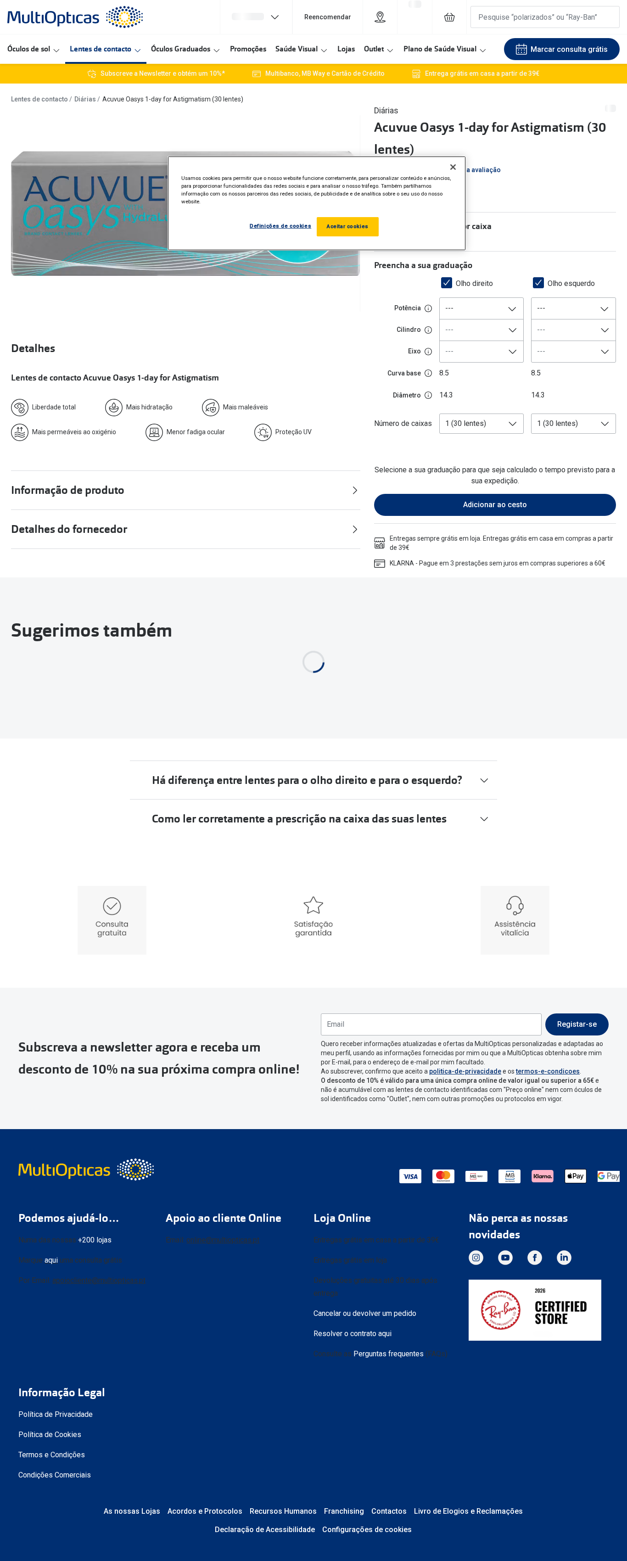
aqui (51, 1259)
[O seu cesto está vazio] (449, 17)
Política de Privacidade (55, 1414)
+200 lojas (95, 1239)
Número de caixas (403, 423)
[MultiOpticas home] (87, 1169)
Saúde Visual (296, 49)
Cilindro (409, 329)
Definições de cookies (280, 226)
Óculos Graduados (180, 49)
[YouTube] (505, 1257)
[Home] (75, 17)
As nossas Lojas (132, 1511)
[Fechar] (453, 167)
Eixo (414, 351)
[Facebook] (534, 1257)
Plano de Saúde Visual (439, 49)
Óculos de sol (28, 49)
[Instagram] (476, 1257)
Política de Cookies (49, 1434)
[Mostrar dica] (428, 308)
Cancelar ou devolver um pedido (365, 1313)
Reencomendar (327, 17)
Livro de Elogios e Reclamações (468, 1511)
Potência (407, 308)
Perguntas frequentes (388, 1353)
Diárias (85, 99)
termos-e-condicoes (548, 1070)
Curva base (404, 373)
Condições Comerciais (54, 1475)
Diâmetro (407, 395)
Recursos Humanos (283, 1511)
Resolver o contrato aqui (353, 1333)
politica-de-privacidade (465, 1070)
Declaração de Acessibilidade (265, 1529)
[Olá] (256, 17)
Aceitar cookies (348, 226)
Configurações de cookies (367, 1529)
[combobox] (481, 308)
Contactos (389, 1511)
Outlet (374, 49)
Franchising (344, 1511)
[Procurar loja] (380, 17)
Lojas (346, 49)
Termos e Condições (51, 1454)
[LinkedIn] (564, 1257)
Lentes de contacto (100, 49)
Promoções (248, 49)
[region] (317, 203)
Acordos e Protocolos (205, 1511)
